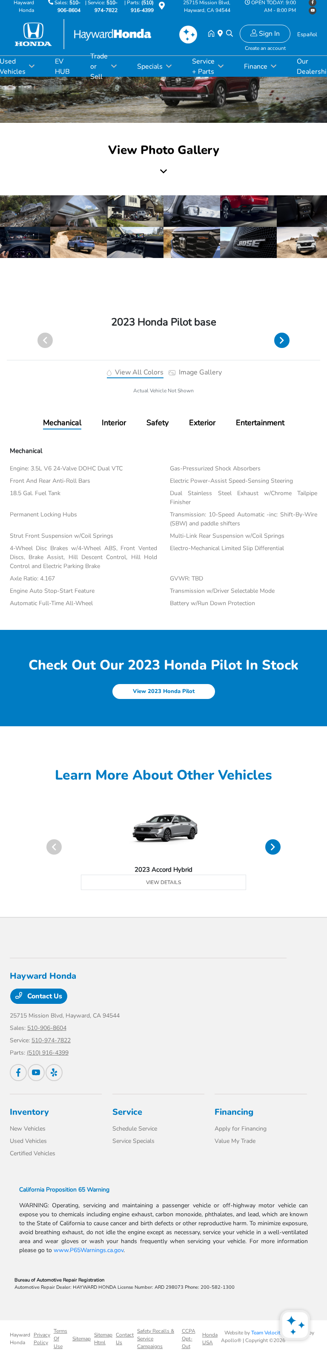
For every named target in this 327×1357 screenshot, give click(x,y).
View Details (163, 882)
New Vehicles (28, 1129)
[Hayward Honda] (83, 33)
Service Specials (133, 1141)
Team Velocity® (269, 1332)
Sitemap (81, 1338)
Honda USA (210, 1338)
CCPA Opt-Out (188, 1339)
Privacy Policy (42, 1338)
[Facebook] (18, 1072)
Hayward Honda (20, 1338)
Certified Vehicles (32, 1153)
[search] (229, 34)
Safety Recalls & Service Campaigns (155, 1339)
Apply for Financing (241, 1129)
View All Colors (138, 372)
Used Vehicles (28, 1141)
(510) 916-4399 (48, 1053)
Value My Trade (235, 1141)
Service (127, 1112)
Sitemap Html (103, 1338)
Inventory (29, 1112)
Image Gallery (199, 372)
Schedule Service (134, 1129)
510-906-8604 (46, 1028)
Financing (234, 1112)
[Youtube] (312, 10)
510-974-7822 (51, 1040)
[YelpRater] (54, 1072)
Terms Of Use (60, 1339)
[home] (213, 34)
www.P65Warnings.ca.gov (88, 1250)
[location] (162, 7)
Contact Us (44, 996)
